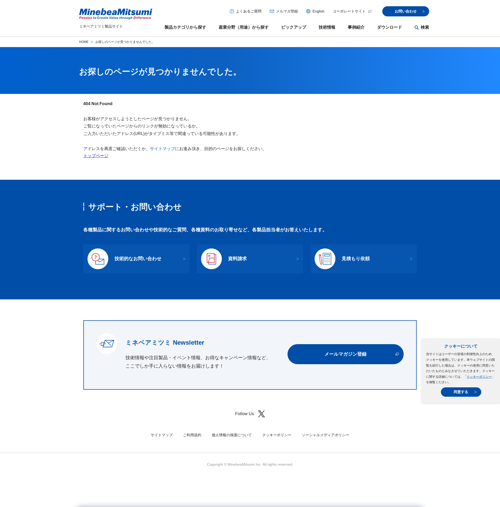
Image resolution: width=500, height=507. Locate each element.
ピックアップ (293, 27)
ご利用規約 (192, 435)
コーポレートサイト (349, 11)
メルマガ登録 (287, 11)
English (318, 11)
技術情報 (327, 27)
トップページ (95, 155)
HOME (84, 42)
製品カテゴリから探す (185, 27)
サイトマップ (162, 148)
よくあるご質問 (248, 11)
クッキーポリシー (479, 376)
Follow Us (244, 414)
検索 (425, 27)
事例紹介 (356, 27)
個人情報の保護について (232, 435)
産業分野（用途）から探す (244, 27)
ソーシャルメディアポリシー (325, 435)
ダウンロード (389, 27)
